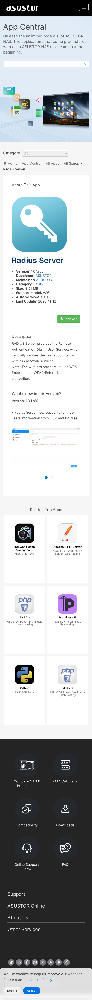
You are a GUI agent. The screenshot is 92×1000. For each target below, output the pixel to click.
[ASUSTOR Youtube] (58, 962)
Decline (12, 990)
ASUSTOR (44, 275)
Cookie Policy (41, 980)
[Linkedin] (19, 962)
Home (12, 163)
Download (70, 319)
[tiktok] (11, 962)
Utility (38, 284)
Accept (31, 990)
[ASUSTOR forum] (66, 962)
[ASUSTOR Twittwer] (43, 962)
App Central (31, 163)
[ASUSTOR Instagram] (35, 962)
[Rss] (50, 962)
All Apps (52, 163)
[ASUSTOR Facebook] (27, 962)
